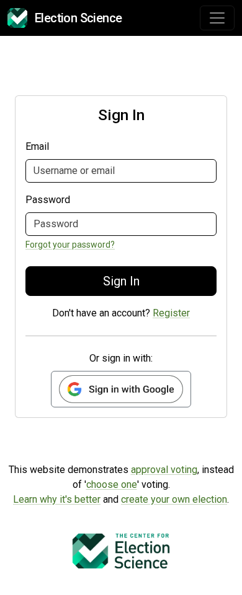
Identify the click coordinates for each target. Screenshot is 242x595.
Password (47, 200)
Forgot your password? (70, 245)
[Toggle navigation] (217, 18)
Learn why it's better (57, 499)
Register (171, 313)
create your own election (174, 499)
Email (37, 146)
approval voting (164, 470)
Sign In (121, 281)
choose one (111, 484)
